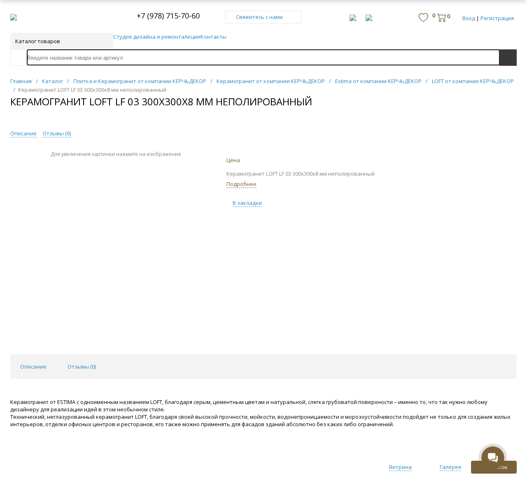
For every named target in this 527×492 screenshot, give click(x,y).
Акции (192, 36)
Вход (468, 18)
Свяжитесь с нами (259, 17)
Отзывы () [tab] (82, 366)
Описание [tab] (33, 366)
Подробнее (241, 184)
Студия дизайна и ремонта (148, 36)
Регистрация (497, 18)
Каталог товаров (37, 41)
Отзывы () (56, 133)
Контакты (213, 36)
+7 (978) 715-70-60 (168, 16)
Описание (23, 133)
